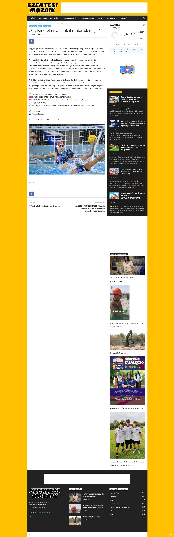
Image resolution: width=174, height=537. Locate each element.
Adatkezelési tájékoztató (37, 505)
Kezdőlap (31, 24)
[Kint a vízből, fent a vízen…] (127, 340)
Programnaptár (86, 18)
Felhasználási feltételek (37, 507)
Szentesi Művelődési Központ (119, 507)
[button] (144, 18)
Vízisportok (47, 26)
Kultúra (43, 18)
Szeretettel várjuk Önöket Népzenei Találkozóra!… (127, 408)
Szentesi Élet (114, 493)
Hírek (33, 18)
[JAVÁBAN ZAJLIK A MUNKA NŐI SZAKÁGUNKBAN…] (127, 265)
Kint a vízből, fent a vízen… (119, 353)
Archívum (111, 18)
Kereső (124, 18)
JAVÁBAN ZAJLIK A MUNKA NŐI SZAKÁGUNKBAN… (93, 495)
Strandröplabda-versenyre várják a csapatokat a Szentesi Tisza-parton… (131, 99)
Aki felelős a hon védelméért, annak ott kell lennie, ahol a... (93, 506)
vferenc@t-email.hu (43, 512)
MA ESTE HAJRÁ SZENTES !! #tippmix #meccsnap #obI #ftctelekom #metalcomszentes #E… (90, 208)
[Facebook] (31, 41)
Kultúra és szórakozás (117, 511)
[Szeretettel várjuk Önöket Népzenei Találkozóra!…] (127, 380)
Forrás (31, 182)
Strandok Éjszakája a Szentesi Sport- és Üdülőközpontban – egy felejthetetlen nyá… (133, 123)
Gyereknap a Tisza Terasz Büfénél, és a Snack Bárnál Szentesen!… (131, 171)
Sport (100, 18)
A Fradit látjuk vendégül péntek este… (44, 206)
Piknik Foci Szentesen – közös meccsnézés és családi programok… (133, 147)
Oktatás (54, 18)
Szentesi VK (39, 24)
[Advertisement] (104, 7)
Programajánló (68, 18)
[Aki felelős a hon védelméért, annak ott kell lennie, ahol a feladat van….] (120, 302)
